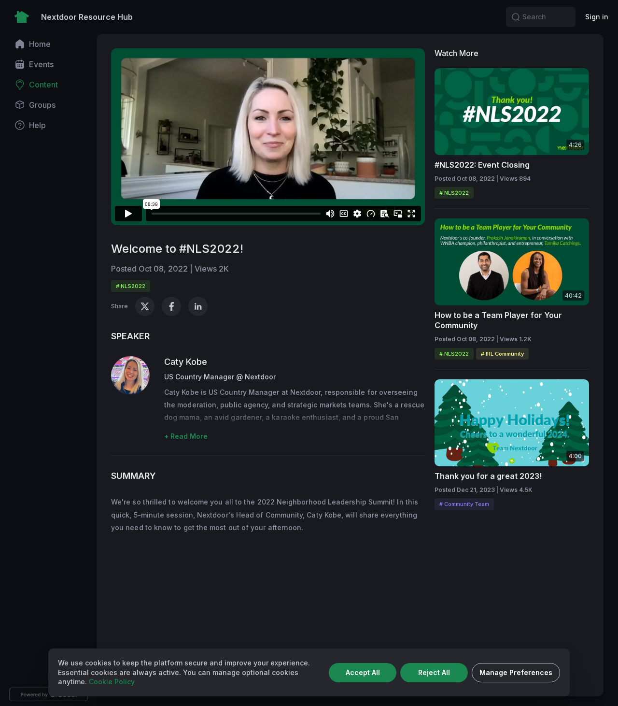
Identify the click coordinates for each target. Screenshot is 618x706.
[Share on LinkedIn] (198, 306)
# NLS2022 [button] (130, 286)
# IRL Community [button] (502, 353)
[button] (515, 17)
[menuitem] (48, 44)
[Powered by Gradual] (48, 694)
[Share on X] (144, 306)
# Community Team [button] (464, 504)
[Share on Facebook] (171, 306)
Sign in (596, 17)
